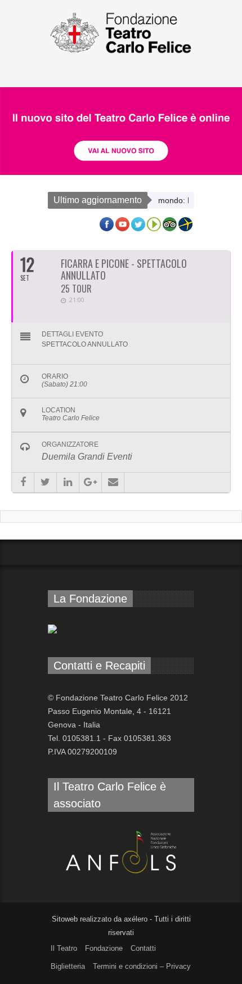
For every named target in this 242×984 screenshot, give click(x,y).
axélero (135, 919)
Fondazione (104, 948)
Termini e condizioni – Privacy (142, 966)
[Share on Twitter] (45, 482)
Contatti (143, 948)
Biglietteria (68, 966)
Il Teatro (64, 948)
